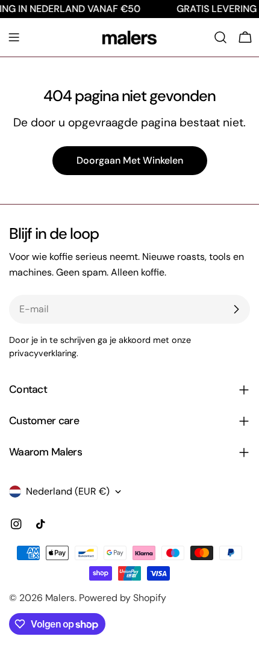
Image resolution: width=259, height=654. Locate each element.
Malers (60, 597)
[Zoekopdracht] (220, 37)
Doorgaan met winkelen (129, 160)
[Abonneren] (236, 309)
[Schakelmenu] (14, 37)
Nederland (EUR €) (68, 491)
